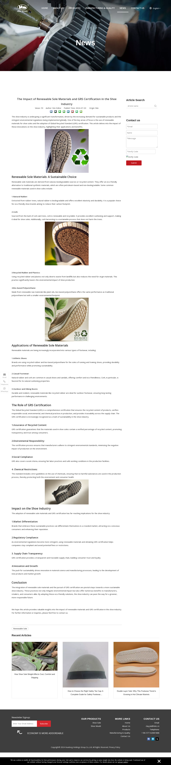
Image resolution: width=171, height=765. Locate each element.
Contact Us (125, 736)
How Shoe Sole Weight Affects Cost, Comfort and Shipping (34, 676)
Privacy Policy (114, 747)
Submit (134, 163)
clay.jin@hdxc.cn (152, 726)
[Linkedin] (152, 739)
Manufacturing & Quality (120, 733)
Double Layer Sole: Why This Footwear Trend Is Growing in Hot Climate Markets (136, 692)
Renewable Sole (20, 628)
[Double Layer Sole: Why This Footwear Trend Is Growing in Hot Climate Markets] (136, 664)
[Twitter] (157, 739)
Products (126, 729)
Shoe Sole (97, 722)
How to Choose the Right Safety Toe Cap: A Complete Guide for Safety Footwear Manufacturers (85, 693)
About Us (126, 726)
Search (155, 106)
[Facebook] (148, 739)
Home (127, 722)
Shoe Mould (96, 726)
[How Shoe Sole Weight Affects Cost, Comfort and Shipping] (34, 656)
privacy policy (123, 762)
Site (97, 108)
